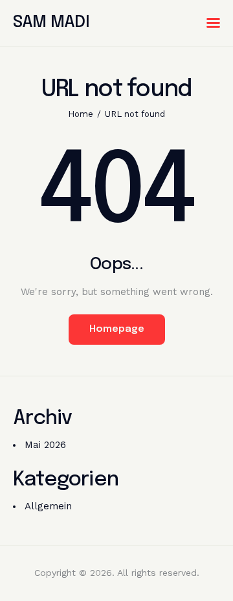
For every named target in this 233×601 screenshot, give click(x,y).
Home (80, 114)
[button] (213, 23)
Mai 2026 (45, 445)
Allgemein (48, 506)
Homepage (116, 329)
